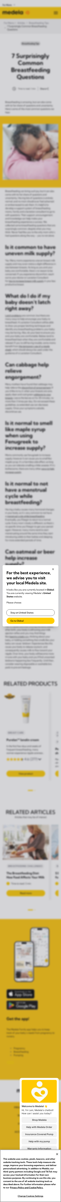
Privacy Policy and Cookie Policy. (26, 1187)
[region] (30, 1176)
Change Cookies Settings (30, 1196)
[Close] (57, 1154)
